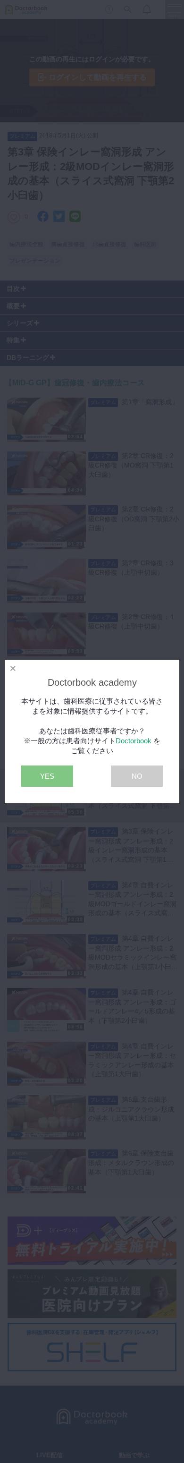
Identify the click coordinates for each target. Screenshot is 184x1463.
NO (137, 776)
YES (47, 776)
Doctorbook (133, 741)
